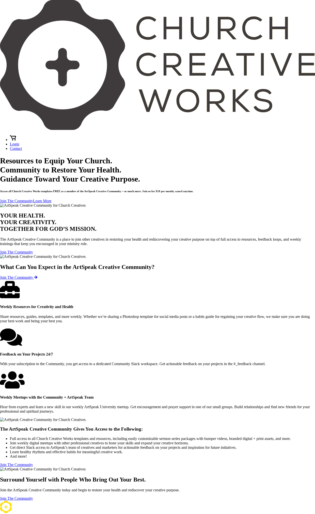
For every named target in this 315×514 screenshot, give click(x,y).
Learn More (42, 201)
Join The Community (16, 201)
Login (14, 144)
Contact (16, 148)
